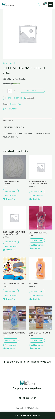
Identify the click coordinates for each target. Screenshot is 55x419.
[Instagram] (24, 398)
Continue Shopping (13, 98)
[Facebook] (20, 398)
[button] (38, 4)
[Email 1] (35, 398)
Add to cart (32, 90)
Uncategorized (9, 63)
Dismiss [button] (37, 415)
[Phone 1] (31, 398)
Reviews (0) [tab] (8, 121)
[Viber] (27, 398)
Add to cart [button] (10, 191)
